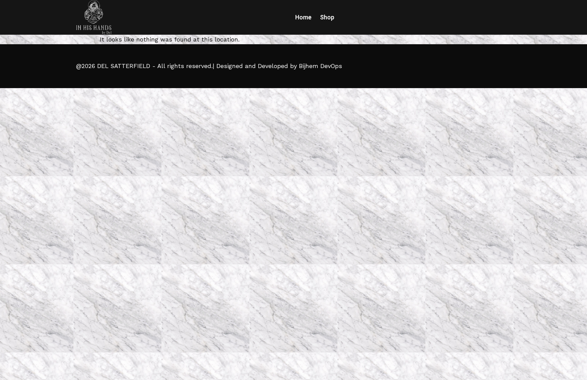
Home (303, 17)
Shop (327, 17)
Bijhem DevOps (320, 66)
